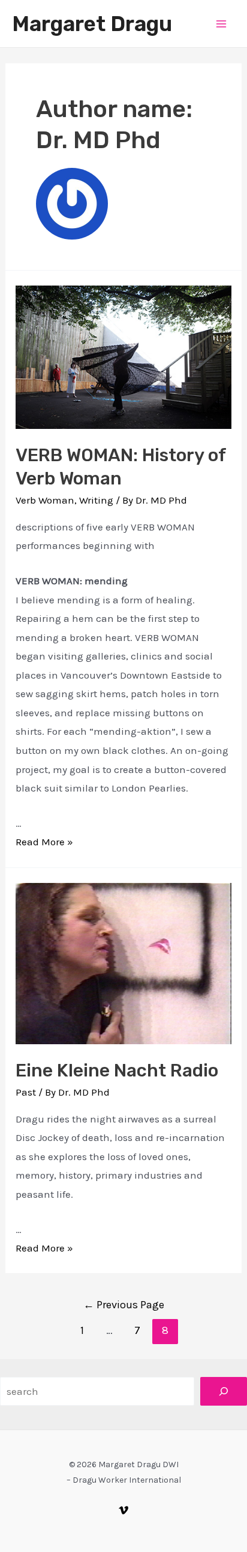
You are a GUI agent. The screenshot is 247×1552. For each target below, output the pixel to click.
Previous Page (123, 1304)
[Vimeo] (123, 1510)
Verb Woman (45, 500)
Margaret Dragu (92, 23)
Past (26, 1092)
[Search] (223, 1391)
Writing (96, 500)
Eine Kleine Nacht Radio (117, 1070)
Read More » (44, 842)
